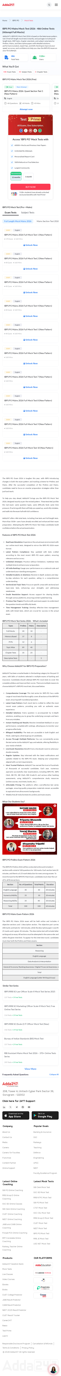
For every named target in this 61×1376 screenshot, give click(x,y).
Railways (37, 1142)
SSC (35, 1137)
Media (4, 1142)
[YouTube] (29, 1107)
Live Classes (7, 1274)
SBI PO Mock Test (40, 1203)
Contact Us (7, 1137)
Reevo (4, 1325)
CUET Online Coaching (12, 1214)
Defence (36, 1152)
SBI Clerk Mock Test (41, 1187)
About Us (6, 1132)
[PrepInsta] (43, 1288)
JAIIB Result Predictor (11, 1300)
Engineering (38, 1158)
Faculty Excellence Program (45, 1173)
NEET (35, 1168)
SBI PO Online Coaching (12, 1190)
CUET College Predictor (12, 1295)
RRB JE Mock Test (40, 1239)
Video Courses (8, 1279)
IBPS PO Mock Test (41, 1233)
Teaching (37, 1147)
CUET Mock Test (40, 1223)
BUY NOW (31, 187)
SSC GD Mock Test (41, 1192)
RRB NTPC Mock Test (42, 1197)
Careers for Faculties (11, 1152)
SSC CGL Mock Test (41, 1213)
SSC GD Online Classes (12, 1204)
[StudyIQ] (43, 1280)
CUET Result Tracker (11, 1315)
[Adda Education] (43, 1265)
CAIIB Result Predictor (11, 1305)
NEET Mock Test (40, 1228)
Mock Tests (7, 1269)
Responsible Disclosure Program (16, 1344)
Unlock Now (31, 245)
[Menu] (56, 4)
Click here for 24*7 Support (18, 1101)
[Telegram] (16, 1107)
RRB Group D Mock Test (43, 1218)
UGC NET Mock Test (41, 1244)
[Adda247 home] (8, 5)
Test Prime (6, 1331)
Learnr (5, 1336)
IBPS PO (15, 20)
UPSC (35, 1163)
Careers (5, 1147)
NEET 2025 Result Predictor (14, 1310)
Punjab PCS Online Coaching (14, 1233)
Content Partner (9, 1163)
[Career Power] (43, 1273)
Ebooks (5, 1284)
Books (5, 1289)
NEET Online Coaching (12, 1219)
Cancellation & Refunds (43, 1344)
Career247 (7, 1320)
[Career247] (43, 1295)
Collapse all (54, 1074)
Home (4, 20)
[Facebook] (23, 1107)
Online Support (8, 1168)
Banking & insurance (42, 1132)
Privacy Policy (28, 1348)
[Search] (49, 4)
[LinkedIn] (4, 1107)
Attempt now (26, 109)
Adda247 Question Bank (12, 1264)
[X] (10, 1107)
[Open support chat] (53, 1369)
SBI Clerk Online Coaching (13, 1209)
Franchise (6, 1158)
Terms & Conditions (10, 1348)
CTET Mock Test (40, 1208)
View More (30, 1069)
